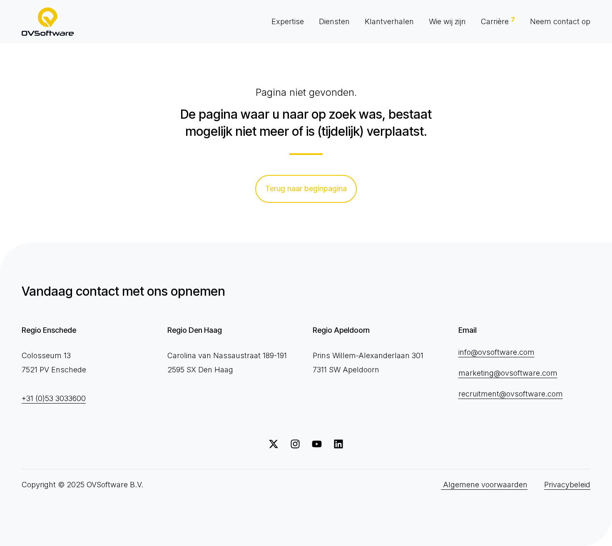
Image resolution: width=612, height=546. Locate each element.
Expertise (287, 21)
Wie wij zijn (447, 21)
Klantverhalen (389, 21)
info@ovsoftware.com (496, 352)
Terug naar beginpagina (306, 188)
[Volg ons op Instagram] (295, 444)
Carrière (498, 20)
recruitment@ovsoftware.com (510, 393)
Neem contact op (560, 21)
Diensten (334, 21)
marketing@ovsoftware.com (507, 373)
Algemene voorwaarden (484, 484)
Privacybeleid (567, 484)
